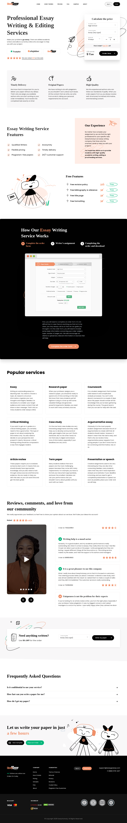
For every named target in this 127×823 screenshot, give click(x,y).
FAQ (68, 4)
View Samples (17, 743)
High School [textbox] (92, 26)
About (85, 4)
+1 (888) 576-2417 (113, 771)
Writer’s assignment (65, 243)
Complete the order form (35, 244)
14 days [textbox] (91, 39)
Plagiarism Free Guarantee (57, 788)
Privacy (51, 778)
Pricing (59, 4)
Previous (23, 600)
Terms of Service (54, 772)
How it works (48, 4)
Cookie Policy (53, 785)
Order (116, 4)
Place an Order (33, 743)
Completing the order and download (95, 244)
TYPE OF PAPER (92, 30)
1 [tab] (21, 589)
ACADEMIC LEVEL (92, 23)
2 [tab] (23, 589)
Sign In (108, 4)
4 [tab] (28, 589)
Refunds (51, 775)
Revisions (52, 782)
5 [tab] (31, 589)
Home (38, 4)
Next (31, 600)
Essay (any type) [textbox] (94, 33)
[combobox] (102, 24)
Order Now (87, 768)
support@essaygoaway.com (109, 768)
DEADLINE (90, 37)
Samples (76, 4)
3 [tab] (26, 589)
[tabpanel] (26, 559)
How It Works (37, 775)
